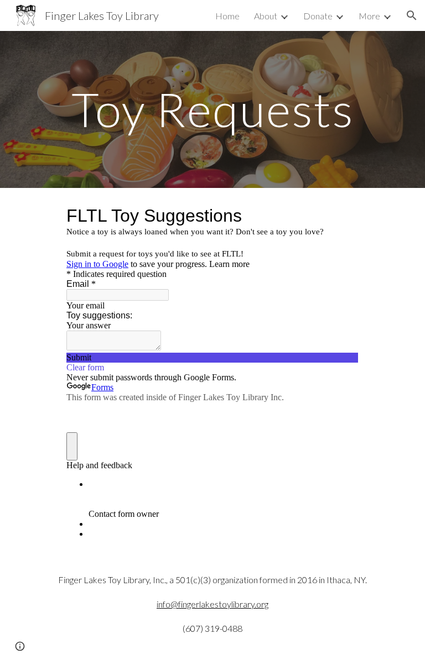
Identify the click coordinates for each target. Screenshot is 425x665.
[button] (411, 15)
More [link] (369, 16)
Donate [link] (318, 16)
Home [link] (227, 16)
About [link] (265, 16)
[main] (212, 109)
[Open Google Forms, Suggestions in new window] (342, 215)
